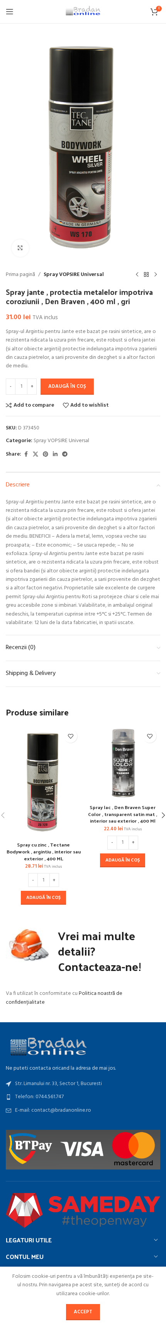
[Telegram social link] (65, 454)
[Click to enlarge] (20, 248)
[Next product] (155, 274)
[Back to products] (146, 274)
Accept (83, 1312)
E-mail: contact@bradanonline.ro (53, 1110)
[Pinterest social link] (46, 454)
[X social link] (35, 454)
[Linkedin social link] (55, 454)
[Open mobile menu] (9, 11)
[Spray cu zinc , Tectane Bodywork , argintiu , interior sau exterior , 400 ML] (43, 781)
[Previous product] (137, 274)
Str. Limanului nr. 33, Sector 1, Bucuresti (58, 1083)
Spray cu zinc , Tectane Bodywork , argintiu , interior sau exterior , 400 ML (44, 851)
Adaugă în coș (67, 386)
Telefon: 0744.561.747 (39, 1096)
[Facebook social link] (25, 454)
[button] (43, 898)
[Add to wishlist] (70, 736)
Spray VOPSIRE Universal (74, 275)
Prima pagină (20, 275)
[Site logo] (83, 11)
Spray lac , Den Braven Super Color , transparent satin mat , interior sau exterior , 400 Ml (122, 814)
